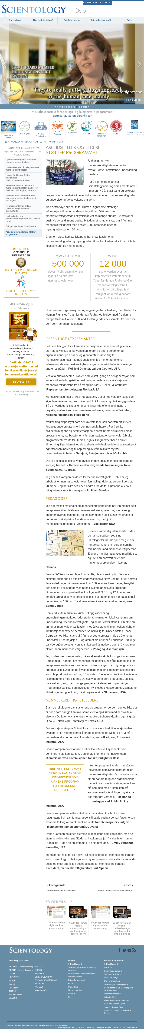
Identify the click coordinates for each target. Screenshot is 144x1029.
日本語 (12, 984)
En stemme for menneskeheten (81, 973)
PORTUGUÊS (41, 990)
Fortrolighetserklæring (67, 1027)
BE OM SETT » (21, 381)
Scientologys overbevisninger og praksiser (82, 968)
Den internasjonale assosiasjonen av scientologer (118, 989)
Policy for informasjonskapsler (91, 1027)
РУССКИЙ (13, 988)
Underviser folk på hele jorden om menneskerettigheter (23, 168)
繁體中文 (13, 991)
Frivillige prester (72, 20)
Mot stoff (86, 134)
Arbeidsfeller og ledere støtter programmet (21, 233)
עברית (12, 980)
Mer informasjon (75, 990)
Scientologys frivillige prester (116, 984)
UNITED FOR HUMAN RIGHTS (50, 141)
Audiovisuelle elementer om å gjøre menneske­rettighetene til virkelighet (21, 198)
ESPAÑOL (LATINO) (44, 977)
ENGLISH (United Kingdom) (21, 970)
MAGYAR (39, 967)
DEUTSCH (13, 998)
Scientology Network (113, 971)
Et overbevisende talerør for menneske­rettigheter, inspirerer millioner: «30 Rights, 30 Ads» (22, 188)
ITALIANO (39, 987)
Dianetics (108, 967)
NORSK (38, 970)
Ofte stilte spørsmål (101, 20)
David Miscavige (111, 978)
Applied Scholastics (41, 135)
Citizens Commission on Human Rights (117, 1012)
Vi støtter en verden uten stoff (116, 1000)
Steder (71, 997)
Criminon (57, 134)
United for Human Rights (114, 1004)
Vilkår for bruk (112, 1027)
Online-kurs (73, 987)
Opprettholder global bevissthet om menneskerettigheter (21, 160)
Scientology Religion (112, 974)
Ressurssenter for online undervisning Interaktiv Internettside (18, 208)
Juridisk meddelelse (128, 1027)
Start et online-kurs (112, 981)
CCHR (116, 134)
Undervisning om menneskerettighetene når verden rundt (23, 218)
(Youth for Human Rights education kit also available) (21, 393)
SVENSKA (39, 973)
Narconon (72, 132)
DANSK (12, 973)
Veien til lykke (24, 134)
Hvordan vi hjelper (8, 135)
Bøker (130, 20)
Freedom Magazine (112, 994)
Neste (84, 106)
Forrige (61, 106)
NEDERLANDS (15, 995)
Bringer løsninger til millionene (21, 226)
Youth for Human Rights (114, 1007)
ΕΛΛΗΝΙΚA (39, 983)
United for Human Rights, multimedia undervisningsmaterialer (18, 177)
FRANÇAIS (14, 977)
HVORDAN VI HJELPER (21, 141)
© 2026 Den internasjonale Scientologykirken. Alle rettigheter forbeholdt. (37, 1025)
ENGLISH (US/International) (21, 967)
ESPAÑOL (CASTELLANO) (46, 980)
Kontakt (71, 994)
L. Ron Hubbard (14, 20)
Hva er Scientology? (43, 20)
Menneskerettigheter (101, 135)
